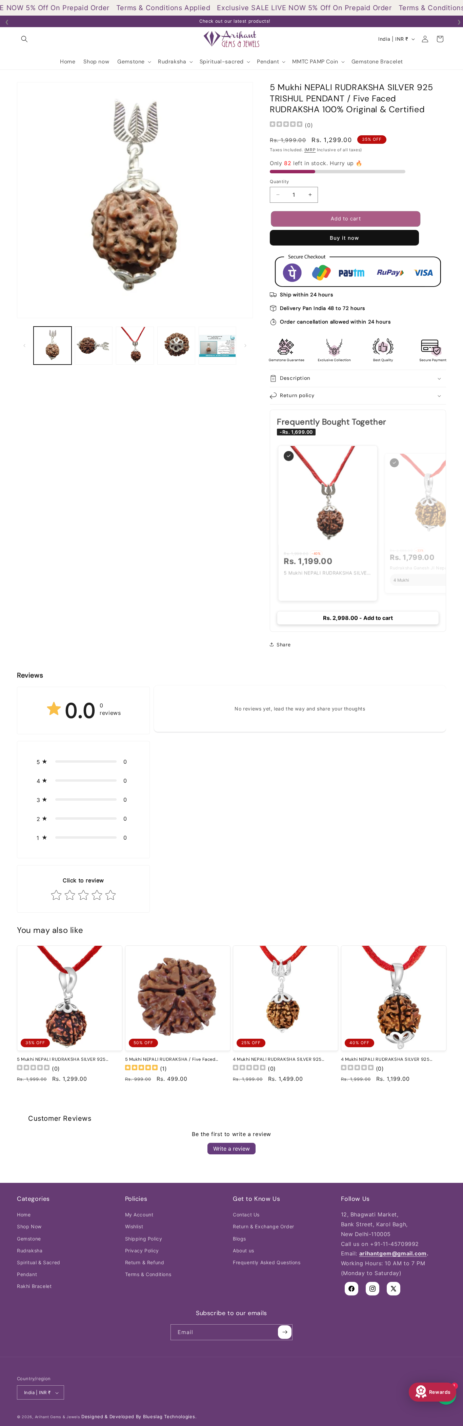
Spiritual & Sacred (38, 1262)
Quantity (279, 181)
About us (243, 1250)
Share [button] (283, 644)
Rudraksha (29, 1250)
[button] (24, 39)
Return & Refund (144, 1262)
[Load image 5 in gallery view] (218, 346)
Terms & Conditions (148, 1274)
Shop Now (29, 1226)
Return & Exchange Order (263, 1226)
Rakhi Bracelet (34, 1286)
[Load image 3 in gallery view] (135, 346)
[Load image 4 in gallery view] (176, 346)
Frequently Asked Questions (267, 1262)
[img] (286, 125)
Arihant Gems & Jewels (57, 1417)
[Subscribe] (284, 1332)
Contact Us (246, 1214)
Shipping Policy (143, 1239)
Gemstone (29, 1239)
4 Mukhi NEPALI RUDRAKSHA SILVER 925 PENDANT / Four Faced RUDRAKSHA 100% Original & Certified (386, 1059)
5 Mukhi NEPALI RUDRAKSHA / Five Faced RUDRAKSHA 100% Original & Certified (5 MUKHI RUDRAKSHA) (170, 1059)
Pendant (27, 1274)
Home (24, 1214)
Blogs (239, 1239)
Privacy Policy (142, 1250)
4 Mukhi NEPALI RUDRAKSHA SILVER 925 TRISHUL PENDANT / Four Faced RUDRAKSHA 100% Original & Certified (282, 1059)
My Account (139, 1214)
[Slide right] (245, 345)
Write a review (231, 1148)
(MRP (310, 149)
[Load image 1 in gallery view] (53, 346)
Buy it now (344, 238)
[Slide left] (24, 345)
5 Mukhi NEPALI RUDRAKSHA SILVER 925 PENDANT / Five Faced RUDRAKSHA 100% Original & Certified (62, 1059)
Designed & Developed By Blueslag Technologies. (139, 1417)
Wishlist (134, 1226)
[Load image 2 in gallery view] (94, 346)
